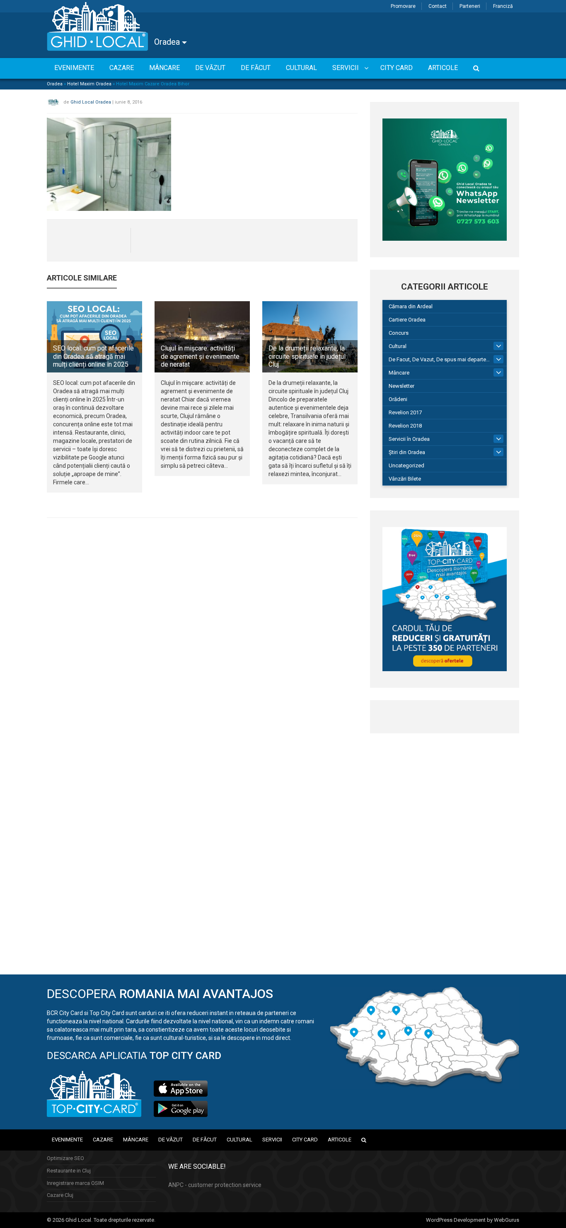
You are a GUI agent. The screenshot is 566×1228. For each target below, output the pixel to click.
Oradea (168, 42)
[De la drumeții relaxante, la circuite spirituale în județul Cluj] (310, 336)
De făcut (205, 1139)
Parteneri (470, 6)
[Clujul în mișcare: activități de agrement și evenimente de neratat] (202, 336)
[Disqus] (202, 638)
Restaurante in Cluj (69, 1171)
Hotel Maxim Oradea (89, 84)
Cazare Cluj (60, 1195)
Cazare (103, 1139)
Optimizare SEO (65, 1158)
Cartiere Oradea (407, 320)
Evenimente (67, 1139)
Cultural (397, 346)
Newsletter (401, 386)
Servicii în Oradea (409, 439)
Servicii (272, 1139)
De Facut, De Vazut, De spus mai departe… (439, 359)
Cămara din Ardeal (411, 306)
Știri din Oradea (407, 452)
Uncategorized (406, 465)
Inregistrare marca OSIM (75, 1183)
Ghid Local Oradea (90, 102)
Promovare (403, 6)
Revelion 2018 (405, 426)
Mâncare (399, 373)
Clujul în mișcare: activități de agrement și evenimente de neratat (200, 356)
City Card (305, 1139)
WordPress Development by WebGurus (472, 1220)
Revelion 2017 (405, 412)
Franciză (503, 6)
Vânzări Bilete (405, 479)
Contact (437, 6)
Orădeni (398, 399)
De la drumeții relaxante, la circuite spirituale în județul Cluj (307, 356)
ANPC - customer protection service (214, 1185)
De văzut (170, 1139)
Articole (339, 1139)
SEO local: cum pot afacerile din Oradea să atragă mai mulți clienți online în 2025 (93, 356)
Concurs (399, 333)
